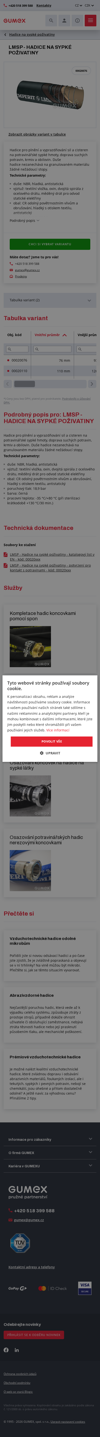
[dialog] (49, 718)
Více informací (57, 730)
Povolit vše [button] (52, 741)
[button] (50, 753)
